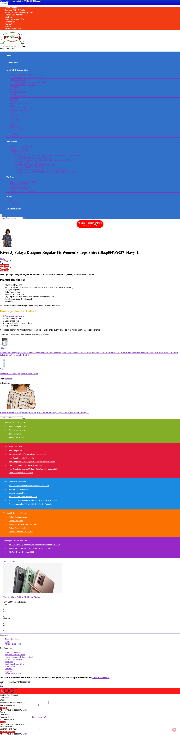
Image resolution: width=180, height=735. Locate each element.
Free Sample (15, 153)
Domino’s (8, 24)
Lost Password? (39, 717)
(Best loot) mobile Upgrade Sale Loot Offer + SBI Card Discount (33, 500)
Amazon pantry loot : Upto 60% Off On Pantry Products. (30, 504)
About (12, 201)
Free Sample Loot (12, 8)
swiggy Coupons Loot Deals (22, 110)
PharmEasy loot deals (19, 103)
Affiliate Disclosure (13, 29)
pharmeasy (14, 99)
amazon (8, 379)
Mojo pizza (14, 120)
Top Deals (10, 177)
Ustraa (12, 131)
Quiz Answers (11, 141)
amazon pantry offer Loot (19, 493)
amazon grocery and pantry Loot (29, 77)
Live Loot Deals (12, 63)
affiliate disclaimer (100, 677)
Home (8, 55)
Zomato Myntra (15, 434)
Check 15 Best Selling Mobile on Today (21, 597)
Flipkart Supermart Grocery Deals (19, 12)
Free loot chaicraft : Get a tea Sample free (33, 158)
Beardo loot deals (17, 129)
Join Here (4, 3)
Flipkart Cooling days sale (19, 517)
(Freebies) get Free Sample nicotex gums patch (35, 165)
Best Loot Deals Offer (14, 19)
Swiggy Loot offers (16, 438)
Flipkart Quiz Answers (14, 15)
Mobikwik (14, 89)
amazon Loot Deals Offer (19, 489)
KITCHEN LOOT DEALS (20, 186)
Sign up (3, 708)
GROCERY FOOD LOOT (19, 189)
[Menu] (1, 215)
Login (3, 722)
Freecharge (10, 22)
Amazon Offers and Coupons (22, 75)
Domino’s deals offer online (21, 108)
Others (9, 196)
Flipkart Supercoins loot (18, 528)
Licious (13, 101)
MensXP (13, 113)
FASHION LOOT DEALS (20, 184)
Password (12, 702)
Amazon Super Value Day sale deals (23, 497)
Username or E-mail (8, 729)
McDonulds (15, 136)
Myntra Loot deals (18, 91)
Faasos (13, 122)
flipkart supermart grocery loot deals (30, 82)
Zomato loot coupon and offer (23, 84)
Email (2, 700)
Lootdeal (14, 115)
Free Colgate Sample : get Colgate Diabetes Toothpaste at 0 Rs (42, 160)
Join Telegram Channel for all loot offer (91, 224)
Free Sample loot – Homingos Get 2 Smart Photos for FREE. (41, 169)
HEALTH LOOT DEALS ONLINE (23, 182)
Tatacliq (13, 124)
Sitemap (8, 26)
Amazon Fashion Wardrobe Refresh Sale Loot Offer (29, 486)
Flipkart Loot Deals (16, 521)
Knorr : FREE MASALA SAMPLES (29, 167)
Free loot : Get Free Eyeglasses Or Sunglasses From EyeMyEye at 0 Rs (45, 172)
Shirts (2, 258)
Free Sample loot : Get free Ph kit (29, 162)
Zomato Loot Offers (17, 430)
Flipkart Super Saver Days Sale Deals (23, 524)
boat (12, 106)
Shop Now (4, 265)
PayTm (13, 94)
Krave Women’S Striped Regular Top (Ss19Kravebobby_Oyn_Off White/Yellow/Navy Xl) (45, 412)
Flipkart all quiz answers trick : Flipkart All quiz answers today (32, 548)
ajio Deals (9, 17)
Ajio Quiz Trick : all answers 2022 (21, 552)
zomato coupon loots (17, 427)
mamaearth (14, 87)
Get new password (7, 732)
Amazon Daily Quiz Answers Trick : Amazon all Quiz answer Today (34, 545)
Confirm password (7, 705)
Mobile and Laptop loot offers (23, 191)
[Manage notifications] (174, 730)
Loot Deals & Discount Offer (17, 70)
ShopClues (14, 127)
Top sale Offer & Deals (15, 10)
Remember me (9, 720)
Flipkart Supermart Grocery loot (21, 532)
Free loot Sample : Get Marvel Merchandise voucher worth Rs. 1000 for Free (47, 155)
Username (4, 697)
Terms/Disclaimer (12, 639)
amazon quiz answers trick (21, 146)
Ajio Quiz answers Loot (19, 151)
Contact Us (15, 203)
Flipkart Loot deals (18, 80)
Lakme (13, 117)
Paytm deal (20, 96)
